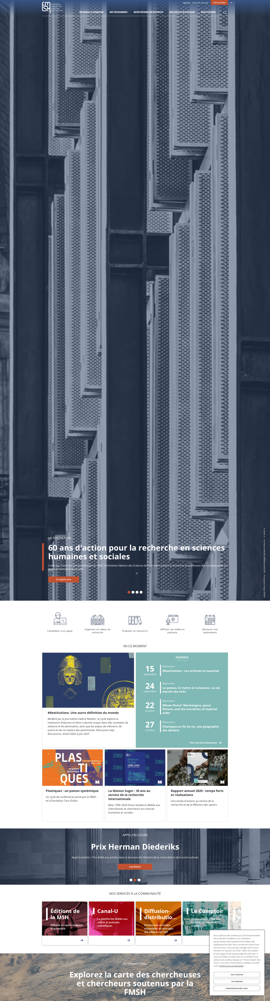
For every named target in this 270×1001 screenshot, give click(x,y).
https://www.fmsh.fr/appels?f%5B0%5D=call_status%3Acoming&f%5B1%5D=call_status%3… (135, 866)
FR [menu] (231, 2)
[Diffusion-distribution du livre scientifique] (158, 923)
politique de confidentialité (231, 965)
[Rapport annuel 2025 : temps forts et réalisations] (197, 785)
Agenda (186, 2)
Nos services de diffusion (182, 12)
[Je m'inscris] (88, 700)
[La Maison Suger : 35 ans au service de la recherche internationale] (135, 785)
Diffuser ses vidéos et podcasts (172, 622)
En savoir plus (63, 579)
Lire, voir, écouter (200, 2)
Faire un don (219, 2)
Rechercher (225, 12)
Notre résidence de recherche (148, 12)
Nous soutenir (208, 12)
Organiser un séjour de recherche (97, 622)
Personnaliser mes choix (237, 988)
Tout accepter (237, 975)
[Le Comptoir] (205, 923)
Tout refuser (236, 981)
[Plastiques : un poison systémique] (72, 785)
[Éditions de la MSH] (64, 923)
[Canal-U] (111, 923)
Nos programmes (119, 12)
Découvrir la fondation (91, 12)
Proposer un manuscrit (135, 622)
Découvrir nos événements (210, 622)
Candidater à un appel (60, 622)
